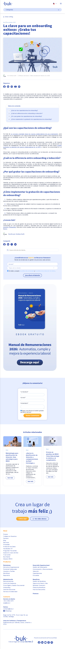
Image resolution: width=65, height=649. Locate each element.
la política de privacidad (27, 271)
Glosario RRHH (7, 559)
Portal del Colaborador (10, 569)
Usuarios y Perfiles (9, 571)
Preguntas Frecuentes (10, 550)
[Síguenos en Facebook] (39, 642)
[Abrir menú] (61, 3)
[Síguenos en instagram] (12, 86)
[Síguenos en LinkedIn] (42, 642)
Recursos (6, 542)
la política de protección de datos (45, 271)
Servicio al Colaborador (10, 591)
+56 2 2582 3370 (8, 601)
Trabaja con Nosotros (9, 536)
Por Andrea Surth (11, 75)
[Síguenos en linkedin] (8, 86)
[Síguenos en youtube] (15, 86)
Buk (4, 22)
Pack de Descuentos (39, 589)
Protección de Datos (9, 546)
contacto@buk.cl (8, 609)
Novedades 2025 (11, 22)
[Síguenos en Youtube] (45, 642)
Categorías (9, 9)
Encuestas (36, 575)
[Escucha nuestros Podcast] (51, 642)
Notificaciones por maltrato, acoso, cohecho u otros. (17, 622)
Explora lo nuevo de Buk (10, 553)
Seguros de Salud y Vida (40, 583)
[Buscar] (8, 250)
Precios (5, 534)
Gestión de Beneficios (39, 581)
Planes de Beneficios (39, 587)
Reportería (6, 575)
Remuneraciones (8, 581)
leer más (10, 478)
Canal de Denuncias (9, 589)
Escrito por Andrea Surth (16, 234)
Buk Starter (6, 557)
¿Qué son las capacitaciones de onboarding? (24, 110)
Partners (5, 538)
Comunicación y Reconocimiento (43, 569)
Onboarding (6, 587)
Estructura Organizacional (11, 567)
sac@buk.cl (6, 603)
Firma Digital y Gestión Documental (13, 585)
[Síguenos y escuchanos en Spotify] (19, 86)
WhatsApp (8, 611)
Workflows (6, 573)
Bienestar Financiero (39, 585)
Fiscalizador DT (8, 548)
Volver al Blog (9, 17)
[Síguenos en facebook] (4, 86)
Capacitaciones (37, 573)
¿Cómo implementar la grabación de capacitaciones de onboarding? (31, 119)
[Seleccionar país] (55, 3)
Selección (36, 571)
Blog (4, 540)
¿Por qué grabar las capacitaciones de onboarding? (26, 116)
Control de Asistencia (9, 583)
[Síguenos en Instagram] (48, 642)
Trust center (7, 555)
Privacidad (6, 544)
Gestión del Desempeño (40, 567)
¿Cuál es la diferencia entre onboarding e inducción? (27, 113)
